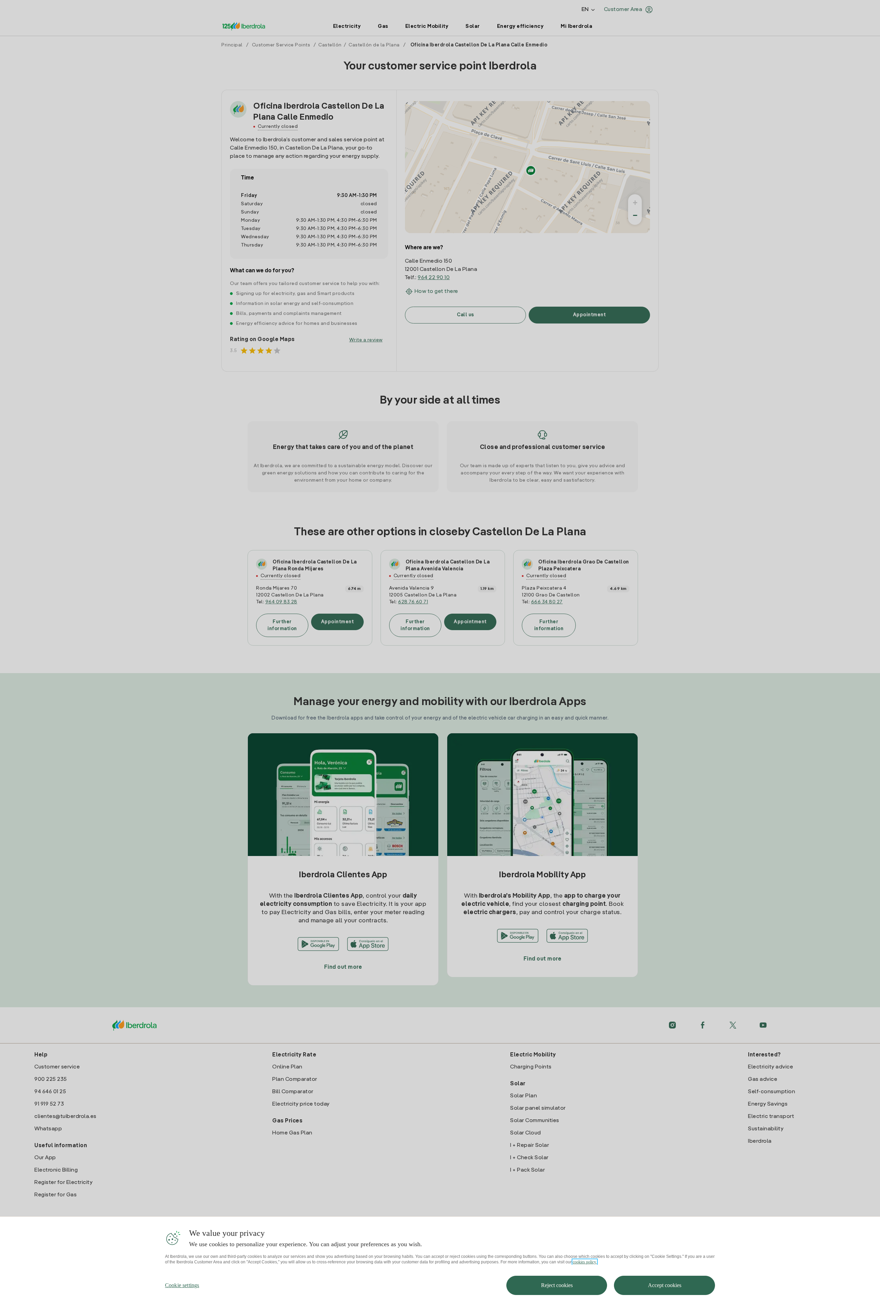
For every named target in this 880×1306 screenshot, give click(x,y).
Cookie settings (182, 1285)
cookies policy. (585, 1262)
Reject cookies (557, 1285)
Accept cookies (664, 1285)
